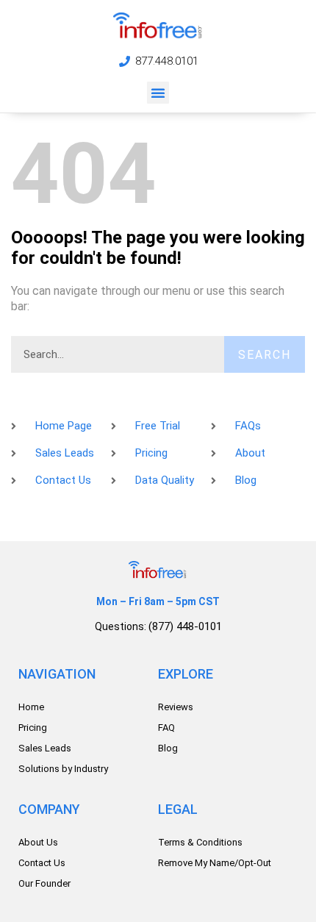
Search (264, 355)
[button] (158, 93)
